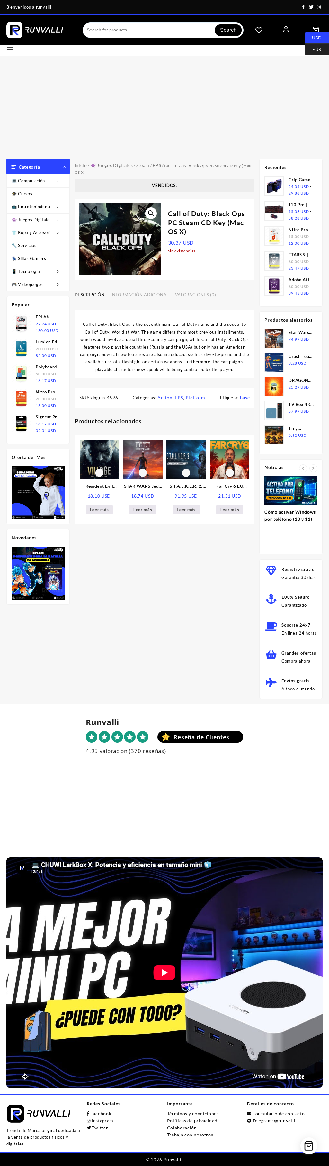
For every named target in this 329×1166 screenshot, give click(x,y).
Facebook (100, 1113)
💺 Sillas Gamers (29, 258)
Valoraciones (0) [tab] (195, 294)
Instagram (102, 1120)
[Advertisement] (164, 111)
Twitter (100, 1127)
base (245, 397)
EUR (313, 49)
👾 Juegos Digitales (32, 219)
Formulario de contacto (279, 1113)
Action (164, 397)
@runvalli (284, 1120)
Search (228, 30)
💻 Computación (28, 180)
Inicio (81, 165)
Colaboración (182, 1127)
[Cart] (316, 30)
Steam (143, 165)
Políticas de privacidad (192, 1120)
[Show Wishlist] (262, 30)
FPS (157, 165)
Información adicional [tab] (140, 294)
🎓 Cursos (22, 193)
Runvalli (172, 1159)
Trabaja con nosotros (190, 1134)
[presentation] (303, 468)
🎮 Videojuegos (27, 284)
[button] (151, 213)
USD (313, 37)
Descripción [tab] (90, 294)
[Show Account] (286, 30)
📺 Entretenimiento (32, 206)
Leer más (99, 509)
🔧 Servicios (24, 245)
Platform (196, 397)
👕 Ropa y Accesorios (33, 232)
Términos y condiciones (193, 1113)
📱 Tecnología (26, 271)
